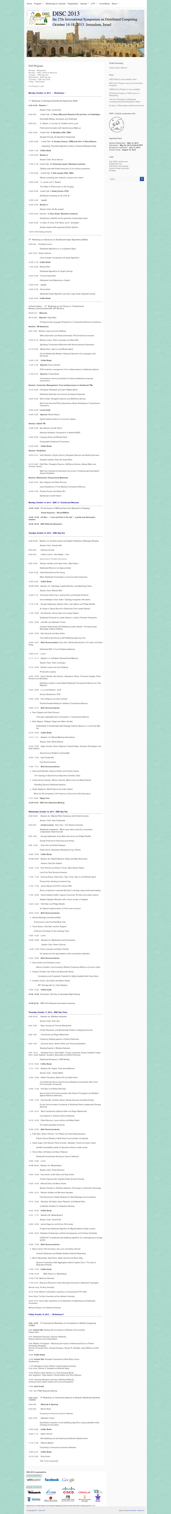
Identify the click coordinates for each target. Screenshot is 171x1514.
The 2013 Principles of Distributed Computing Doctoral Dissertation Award (124, 100)
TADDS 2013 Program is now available (124, 89)
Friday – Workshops (36, 81)
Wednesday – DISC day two (40, 77)
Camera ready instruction (119, 168)
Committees (104, 3)
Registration (73, 3)
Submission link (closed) (118, 166)
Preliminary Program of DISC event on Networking (124, 94)
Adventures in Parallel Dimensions (53, 559)
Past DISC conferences (118, 161)
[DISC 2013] (85, 56)
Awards (83, 3)
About (114, 3)
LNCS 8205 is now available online (123, 79)
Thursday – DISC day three (39, 79)
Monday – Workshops (37, 70)
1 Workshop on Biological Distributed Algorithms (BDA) (53, 101)
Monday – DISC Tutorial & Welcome (43, 72)
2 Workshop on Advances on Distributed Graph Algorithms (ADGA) (58, 239)
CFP (93, 3)
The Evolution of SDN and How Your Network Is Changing (65, 508)
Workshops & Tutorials (56, 3)
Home (29, 3)
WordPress (140, 1510)
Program (38, 3)
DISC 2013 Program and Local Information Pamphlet (126, 84)
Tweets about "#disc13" (118, 67)
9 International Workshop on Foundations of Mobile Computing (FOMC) (62, 1324)
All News (112, 170)
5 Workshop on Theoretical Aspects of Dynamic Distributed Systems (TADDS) (64, 1398)
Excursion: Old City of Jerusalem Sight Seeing (60, 994)
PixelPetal (133, 1510)
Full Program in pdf (36, 86)
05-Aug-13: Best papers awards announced (126, 105)
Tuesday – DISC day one (38, 75)
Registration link (115, 163)
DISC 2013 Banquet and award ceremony (57, 1003)
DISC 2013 (42, 1510)
